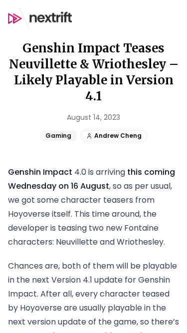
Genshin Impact (40, 172)
